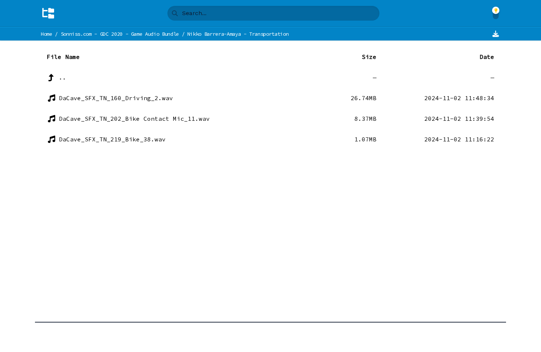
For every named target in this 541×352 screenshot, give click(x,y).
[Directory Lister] (48, 13)
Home (46, 34)
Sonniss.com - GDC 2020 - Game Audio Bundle (120, 34)
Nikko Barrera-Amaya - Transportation (238, 34)
